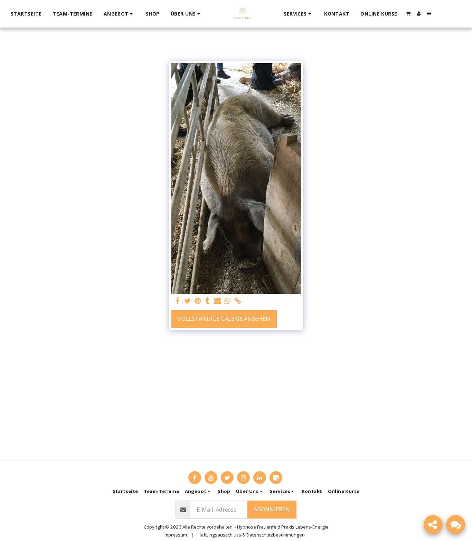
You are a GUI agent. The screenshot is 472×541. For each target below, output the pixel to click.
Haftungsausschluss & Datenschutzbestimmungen (251, 535)
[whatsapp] (227, 301)
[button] (119, 14)
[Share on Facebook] (177, 301)
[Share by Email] (217, 301)
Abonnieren (272, 509)
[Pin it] (197, 301)
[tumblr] (207, 301)
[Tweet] (187, 301)
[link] (237, 301)
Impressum (175, 535)
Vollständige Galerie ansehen (224, 319)
